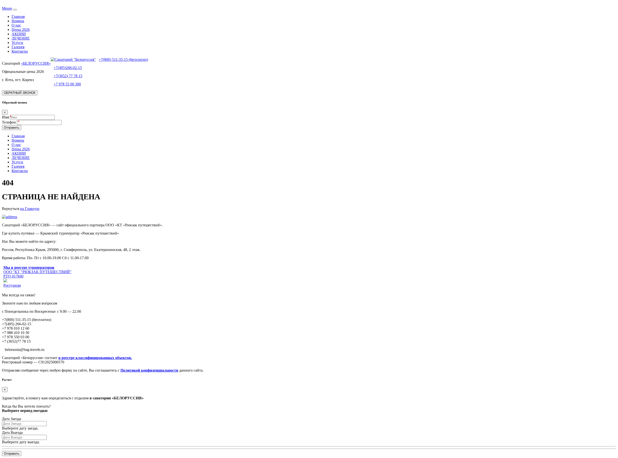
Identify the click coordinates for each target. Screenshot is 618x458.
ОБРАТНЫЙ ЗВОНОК (19, 93)
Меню (7, 8)
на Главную (29, 209)
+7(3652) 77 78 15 (68, 76)
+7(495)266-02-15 (68, 68)
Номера (18, 21)
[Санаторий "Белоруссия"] (73, 59)
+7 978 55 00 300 (67, 84)
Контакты (20, 51)
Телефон (9, 122)
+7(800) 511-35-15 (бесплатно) (123, 59)
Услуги (17, 43)
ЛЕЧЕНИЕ (21, 38)
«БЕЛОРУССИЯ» (36, 63)
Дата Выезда (12, 432)
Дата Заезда (11, 419)
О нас (16, 25)
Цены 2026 (21, 30)
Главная (18, 16)
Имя (5, 117)
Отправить (11, 127)
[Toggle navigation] (15, 9)
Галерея (18, 47)
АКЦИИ (19, 34)
